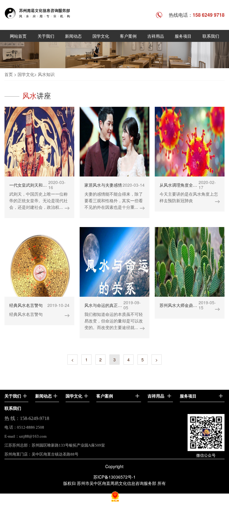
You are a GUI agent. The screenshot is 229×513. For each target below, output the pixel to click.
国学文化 (100, 36)
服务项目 (183, 36)
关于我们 (46, 36)
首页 (8, 74)
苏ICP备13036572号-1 (114, 477)
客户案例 (128, 36)
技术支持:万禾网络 (114, 510)
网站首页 (18, 36)
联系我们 (210, 36)
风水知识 (46, 74)
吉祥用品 (155, 36)
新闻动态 (73, 36)
